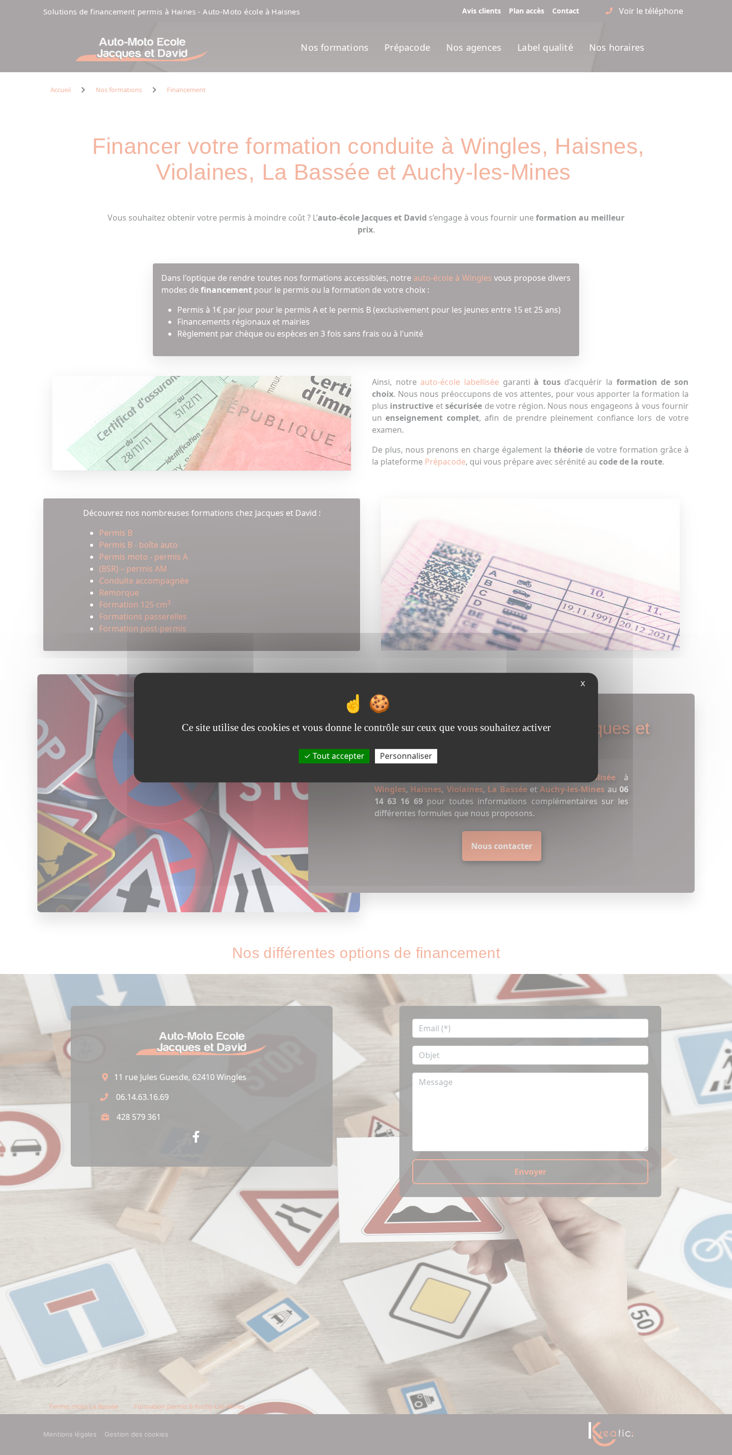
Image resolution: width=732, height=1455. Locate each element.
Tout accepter (338, 755)
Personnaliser (406, 755)
